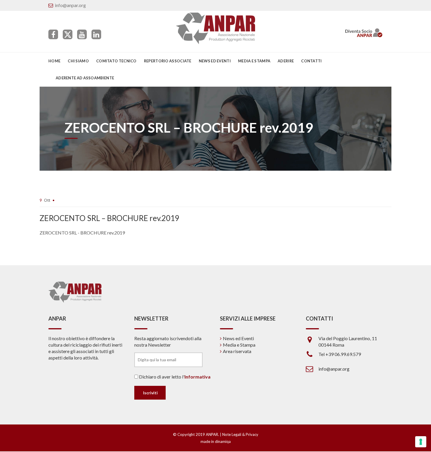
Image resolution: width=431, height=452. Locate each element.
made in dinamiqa (216, 441)
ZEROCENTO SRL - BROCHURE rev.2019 (82, 232)
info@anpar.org (70, 5)
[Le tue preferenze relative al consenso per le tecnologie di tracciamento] (420, 441)
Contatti (311, 61)
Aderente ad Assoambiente (85, 78)
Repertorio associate (167, 61)
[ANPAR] (216, 28)
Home (54, 61)
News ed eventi (215, 61)
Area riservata (237, 351)
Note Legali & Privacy (240, 434)
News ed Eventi (238, 338)
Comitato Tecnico (116, 61)
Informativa (197, 376)
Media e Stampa (254, 61)
